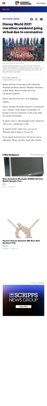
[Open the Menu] (4, 3)
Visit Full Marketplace (37, 155)
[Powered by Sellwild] (41, 283)
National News (11, 19)
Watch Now (40, 3)
